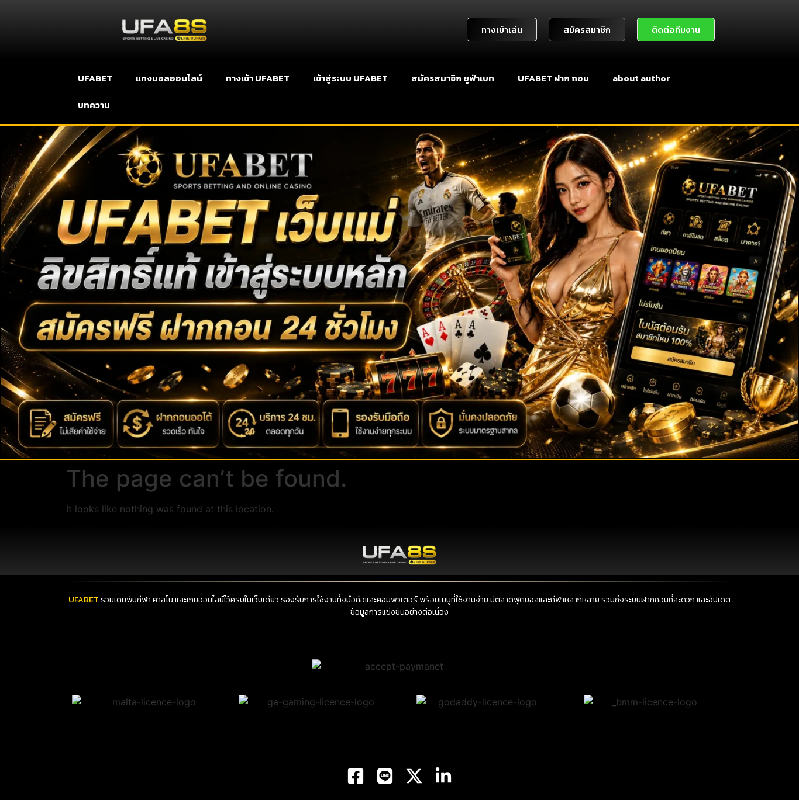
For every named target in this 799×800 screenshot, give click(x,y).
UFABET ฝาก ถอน (553, 78)
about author (641, 78)
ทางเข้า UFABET (258, 78)
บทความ (94, 105)
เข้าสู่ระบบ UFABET (350, 78)
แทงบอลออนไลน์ (169, 78)
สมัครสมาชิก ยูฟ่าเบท (452, 78)
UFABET (95, 78)
